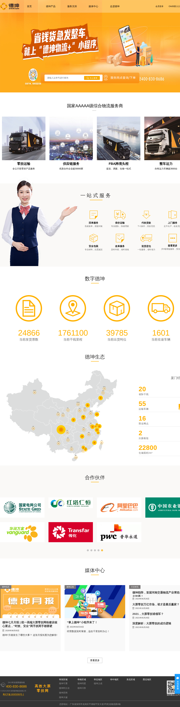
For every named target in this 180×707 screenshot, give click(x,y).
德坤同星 (81, 683)
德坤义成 (98, 683)
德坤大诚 (63, 697)
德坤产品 (50, 6)
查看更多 (95, 660)
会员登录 (159, 6)
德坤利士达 (64, 688)
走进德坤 (115, 6)
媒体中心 (93, 6)
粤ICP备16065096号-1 (13, 694)
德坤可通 (63, 683)
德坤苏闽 (63, 693)
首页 (29, 6)
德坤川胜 (81, 688)
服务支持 (72, 6)
